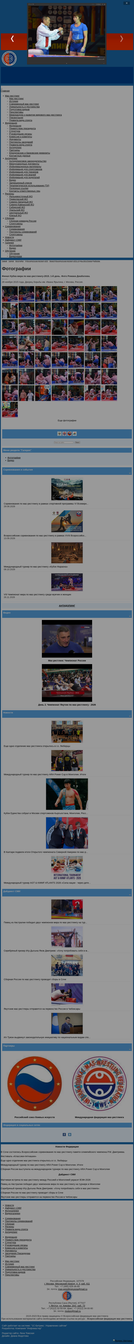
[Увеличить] (103, 4)
